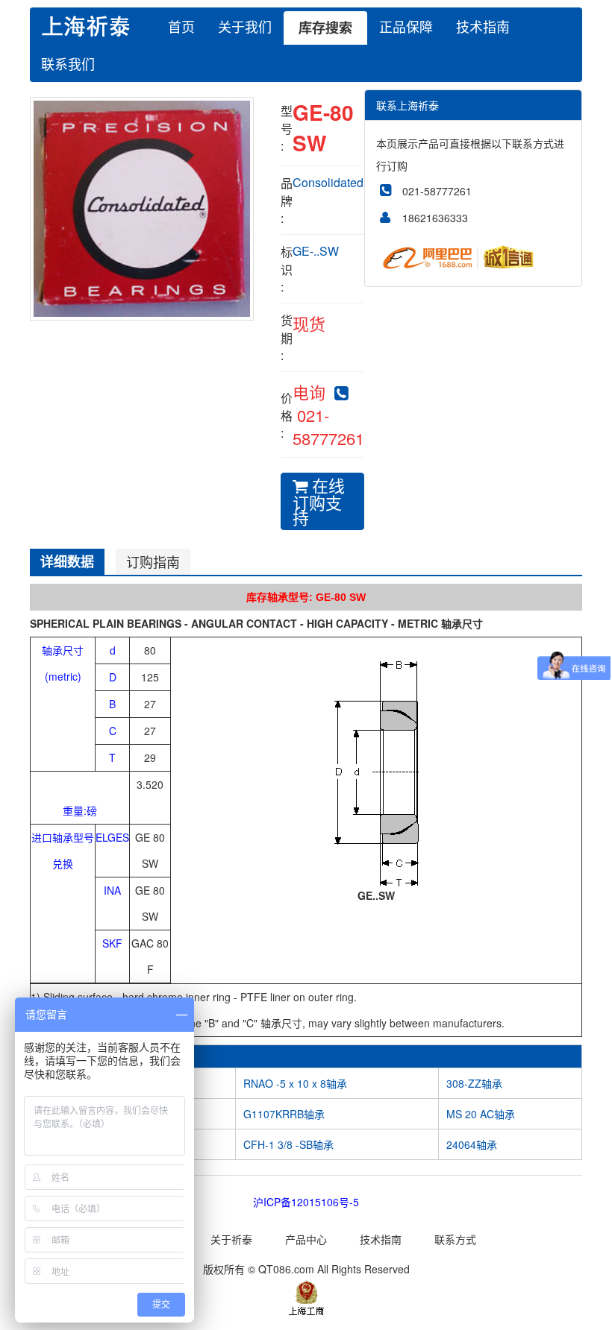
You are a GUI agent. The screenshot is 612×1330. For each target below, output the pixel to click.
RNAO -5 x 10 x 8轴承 (295, 1083)
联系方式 (455, 1239)
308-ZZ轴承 (474, 1083)
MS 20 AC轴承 (480, 1113)
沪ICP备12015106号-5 (306, 1201)
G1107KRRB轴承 (284, 1113)
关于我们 (245, 26)
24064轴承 (471, 1144)
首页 (181, 26)
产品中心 (306, 1239)
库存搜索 (325, 27)
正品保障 (406, 26)
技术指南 (483, 26)
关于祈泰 (231, 1239)
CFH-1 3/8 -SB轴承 (288, 1144)
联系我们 (68, 63)
